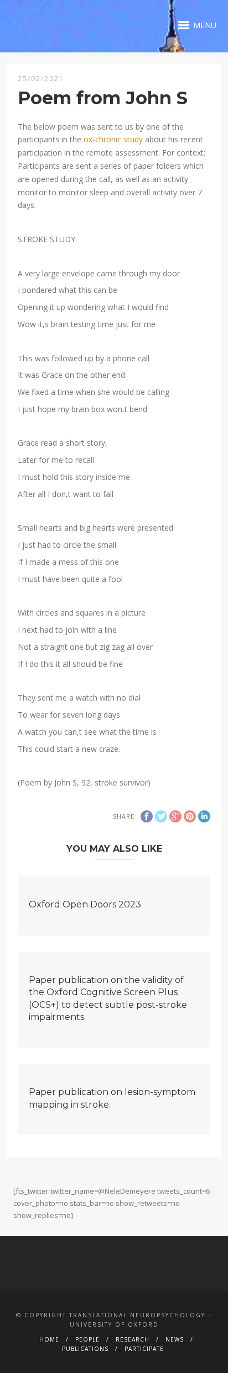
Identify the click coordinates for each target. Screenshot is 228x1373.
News (174, 1339)
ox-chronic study (113, 139)
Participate (144, 1349)
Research (132, 1339)
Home (49, 1339)
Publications (85, 1349)
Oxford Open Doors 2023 (85, 904)
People (87, 1339)
